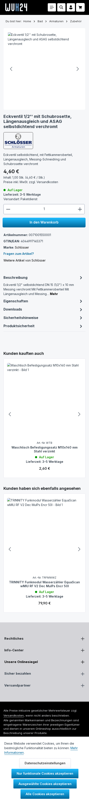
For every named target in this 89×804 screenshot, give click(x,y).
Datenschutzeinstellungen (45, 763)
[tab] (43, 285)
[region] (44, 414)
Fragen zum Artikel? (18, 253)
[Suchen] (61, 7)
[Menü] (52, 7)
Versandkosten (13, 715)
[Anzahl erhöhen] (80, 209)
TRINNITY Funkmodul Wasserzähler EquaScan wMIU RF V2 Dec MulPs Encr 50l (44, 584)
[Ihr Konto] (71, 7)
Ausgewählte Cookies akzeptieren (45, 784)
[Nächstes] (77, 68)
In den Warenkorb (44, 222)
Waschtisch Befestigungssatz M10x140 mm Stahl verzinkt (44, 449)
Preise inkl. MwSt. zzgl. (30, 182)
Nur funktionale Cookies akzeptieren (45, 773)
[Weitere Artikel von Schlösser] (18, 140)
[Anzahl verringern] (8, 209)
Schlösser (22, 247)
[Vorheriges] (11, 68)
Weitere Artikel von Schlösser (24, 260)
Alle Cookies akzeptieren (45, 794)
